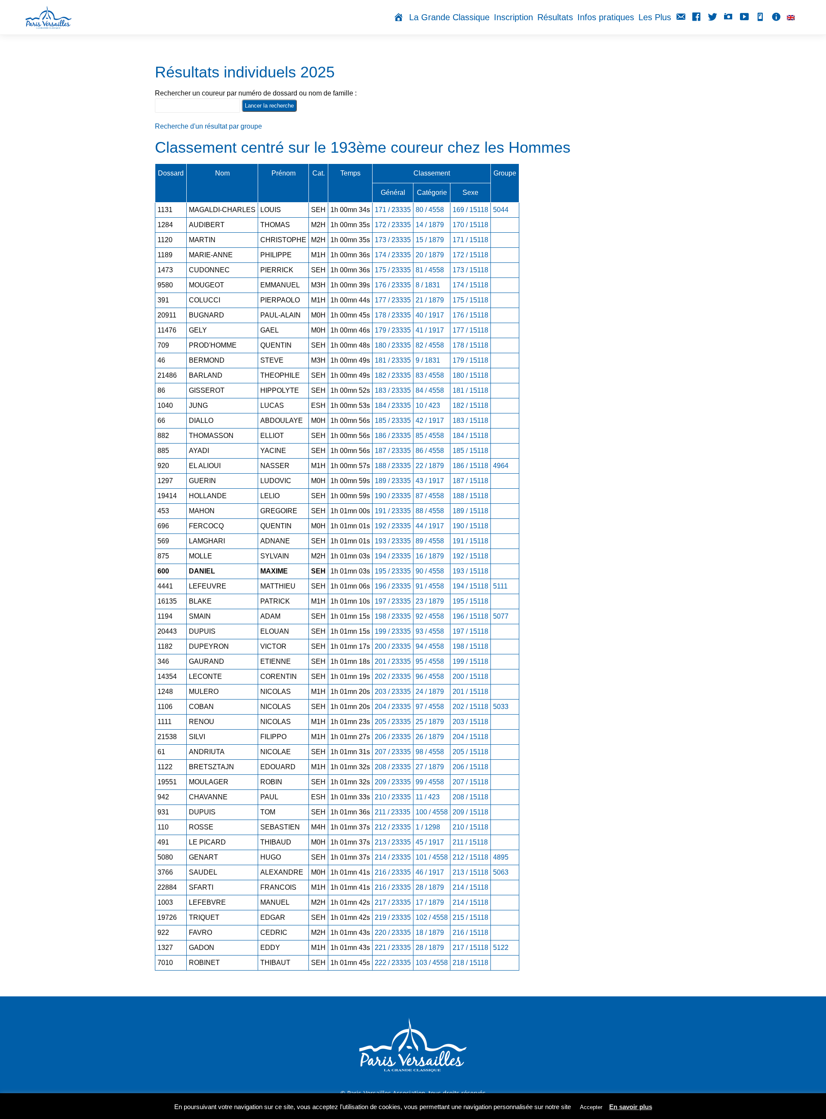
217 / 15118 (470, 947)
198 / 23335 (393, 616)
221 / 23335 (393, 947)
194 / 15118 (470, 586)
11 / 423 (428, 797)
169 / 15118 (470, 209)
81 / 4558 (430, 270)
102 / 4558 (432, 917)
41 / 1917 (430, 330)
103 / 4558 (432, 962)
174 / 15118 (470, 285)
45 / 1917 (430, 842)
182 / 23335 (393, 375)
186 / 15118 (470, 465)
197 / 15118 (470, 631)
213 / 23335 (393, 842)
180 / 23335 (393, 345)
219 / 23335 (393, 917)
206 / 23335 (393, 736)
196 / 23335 (393, 586)
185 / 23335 (393, 420)
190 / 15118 (470, 526)
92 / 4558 (430, 616)
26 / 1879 (430, 736)
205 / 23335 (393, 721)
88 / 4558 (430, 511)
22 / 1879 (430, 465)
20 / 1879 (430, 255)
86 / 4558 (430, 450)
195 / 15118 (470, 601)
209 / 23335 (393, 782)
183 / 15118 (470, 420)
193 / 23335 (393, 541)
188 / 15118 (470, 495)
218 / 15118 (470, 962)
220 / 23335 (393, 932)
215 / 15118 (470, 917)
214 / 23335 (393, 857)
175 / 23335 (393, 270)
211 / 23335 (392, 812)
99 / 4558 (430, 782)
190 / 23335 (393, 495)
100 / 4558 (432, 812)
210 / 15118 (470, 827)
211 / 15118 (470, 842)
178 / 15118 (470, 345)
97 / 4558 (430, 706)
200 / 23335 (393, 646)
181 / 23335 (393, 360)
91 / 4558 (430, 586)
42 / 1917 (430, 420)
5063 (501, 872)
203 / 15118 (470, 721)
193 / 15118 (470, 571)
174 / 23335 (393, 255)
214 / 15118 (470, 887)
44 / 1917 (430, 526)
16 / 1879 (430, 556)
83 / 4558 (430, 375)
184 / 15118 (470, 435)
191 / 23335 (393, 511)
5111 (500, 586)
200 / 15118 (470, 676)
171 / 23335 (393, 209)
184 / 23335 (393, 405)
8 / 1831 (428, 285)
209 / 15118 (470, 812)
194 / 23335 (393, 556)
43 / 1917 (430, 480)
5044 (501, 209)
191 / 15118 (470, 541)
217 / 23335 (393, 902)
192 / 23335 (393, 526)
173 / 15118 (470, 270)
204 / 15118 (470, 736)
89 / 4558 (430, 541)
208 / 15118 (470, 797)
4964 (501, 465)
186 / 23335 (393, 435)
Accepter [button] (591, 1107)
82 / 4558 (430, 345)
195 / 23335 (393, 571)
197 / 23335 (393, 601)
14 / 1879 (430, 224)
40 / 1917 (430, 315)
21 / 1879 (430, 300)
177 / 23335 (393, 300)
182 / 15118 (470, 405)
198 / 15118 (470, 646)
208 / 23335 (393, 767)
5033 (501, 706)
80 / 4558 (430, 209)
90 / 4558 (430, 571)
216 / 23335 (393, 872)
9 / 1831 (428, 360)
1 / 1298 (428, 827)
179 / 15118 (470, 360)
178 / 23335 (393, 315)
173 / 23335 (393, 240)
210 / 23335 (393, 797)
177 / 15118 (470, 330)
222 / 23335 (393, 962)
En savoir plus (630, 1106)
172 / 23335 (393, 224)
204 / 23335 (393, 706)
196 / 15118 (470, 616)
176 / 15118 (470, 315)
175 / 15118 (470, 300)
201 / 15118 (470, 691)
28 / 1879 (430, 887)
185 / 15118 (470, 450)
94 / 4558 (430, 646)
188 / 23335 (393, 465)
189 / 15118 (470, 511)
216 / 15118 (470, 932)
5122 (501, 947)
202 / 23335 (393, 676)
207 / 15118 (470, 782)
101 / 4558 (432, 857)
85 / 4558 (430, 435)
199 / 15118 (470, 661)
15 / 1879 (430, 240)
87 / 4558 (430, 495)
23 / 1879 (430, 601)
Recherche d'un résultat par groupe (208, 126)
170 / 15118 (470, 224)
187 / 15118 (470, 480)
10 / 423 (428, 405)
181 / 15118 (470, 390)
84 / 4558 (430, 390)
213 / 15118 (470, 872)
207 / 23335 (393, 751)
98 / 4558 (430, 751)
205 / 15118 (470, 751)
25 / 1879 (430, 721)
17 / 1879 (430, 902)
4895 (501, 857)
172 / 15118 (470, 255)
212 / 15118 (470, 857)
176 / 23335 (393, 285)
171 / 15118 (470, 240)
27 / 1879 (430, 767)
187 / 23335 (393, 450)
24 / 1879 (430, 691)
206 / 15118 (470, 767)
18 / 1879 (430, 932)
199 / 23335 (393, 631)
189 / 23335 (393, 480)
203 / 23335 (393, 691)
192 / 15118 (470, 556)
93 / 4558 (430, 631)
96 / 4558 (430, 676)
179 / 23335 (393, 330)
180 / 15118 (470, 375)
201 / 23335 (393, 661)
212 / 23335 (393, 827)
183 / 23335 (393, 390)
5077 (501, 616)
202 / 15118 (470, 706)
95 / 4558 (430, 661)
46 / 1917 (430, 872)
